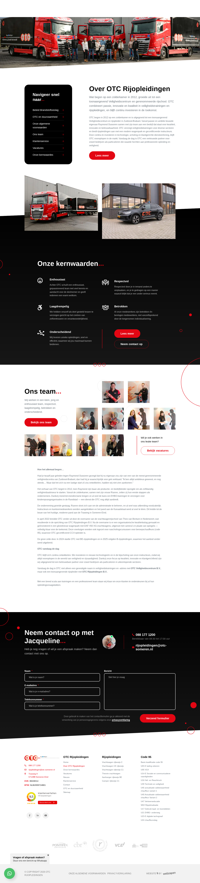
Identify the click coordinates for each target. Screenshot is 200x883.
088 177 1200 (35, 765)
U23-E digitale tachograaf (152, 816)
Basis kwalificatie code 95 (152, 762)
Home (65, 762)
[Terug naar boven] (194, 877)
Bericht (108, 671)
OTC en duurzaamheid (73, 788)
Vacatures (67, 773)
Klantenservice (69, 781)
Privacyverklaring (119, 873)
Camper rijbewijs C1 (110, 781)
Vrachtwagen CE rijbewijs (113, 766)
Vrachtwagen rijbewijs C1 (113, 770)
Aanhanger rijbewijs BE (112, 777)
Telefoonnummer (34, 699)
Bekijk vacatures (158, 450)
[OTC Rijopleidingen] (41, 758)
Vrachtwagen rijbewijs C (112, 762)
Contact (66, 785)
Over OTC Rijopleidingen (74, 766)
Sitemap (66, 792)
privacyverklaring (121, 720)
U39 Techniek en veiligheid (152, 784)
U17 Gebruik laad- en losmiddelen (155, 809)
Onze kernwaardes (71, 770)
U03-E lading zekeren (150, 766)
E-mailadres (31, 685)
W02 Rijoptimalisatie (149, 805)
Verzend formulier (157, 718)
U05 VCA (145, 770)
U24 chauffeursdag (149, 820)
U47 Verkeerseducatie (150, 801)
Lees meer (102, 155)
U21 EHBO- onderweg (150, 812)
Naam (28, 671)
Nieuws (66, 777)
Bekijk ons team (41, 422)
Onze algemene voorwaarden (87, 873)
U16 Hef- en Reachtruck (151, 780)
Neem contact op (131, 344)
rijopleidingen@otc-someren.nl (42, 770)
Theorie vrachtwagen (111, 773)
